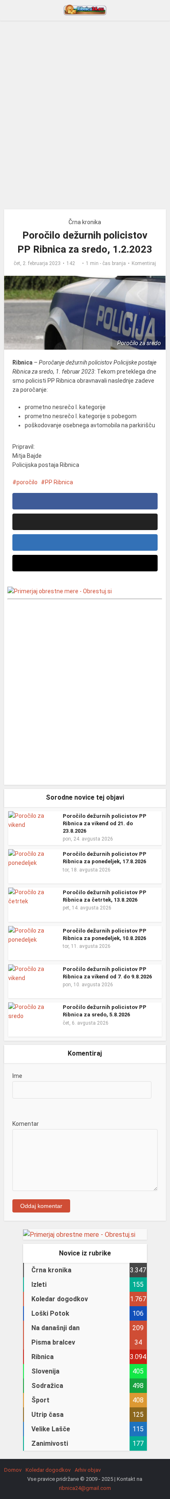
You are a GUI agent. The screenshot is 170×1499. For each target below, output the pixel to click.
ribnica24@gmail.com (85, 1488)
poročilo (27, 482)
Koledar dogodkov (48, 1470)
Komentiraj (144, 263)
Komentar (25, 1123)
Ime (17, 1076)
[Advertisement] (85, 118)
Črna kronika (84, 222)
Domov (12, 1470)
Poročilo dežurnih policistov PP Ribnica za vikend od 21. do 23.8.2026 (104, 823)
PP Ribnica (59, 482)
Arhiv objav (88, 1470)
